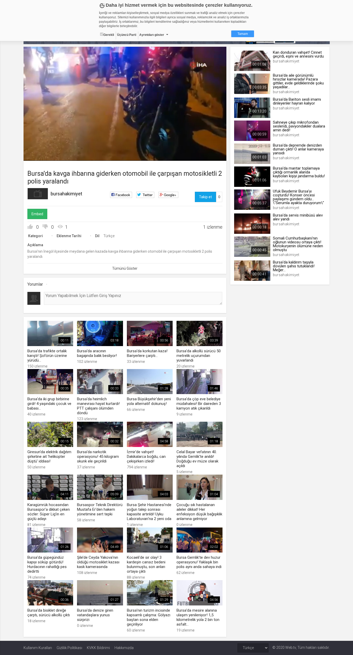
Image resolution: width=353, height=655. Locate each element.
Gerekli (108, 35)
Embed (37, 214)
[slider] (124, 146)
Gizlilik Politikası (69, 648)
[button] (40, 154)
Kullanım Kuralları (38, 648)
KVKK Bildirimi (98, 648)
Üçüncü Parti (126, 35)
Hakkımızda (124, 648)
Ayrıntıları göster (151, 35)
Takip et (205, 197)
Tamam (242, 34)
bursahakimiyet (66, 193)
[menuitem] (209, 155)
